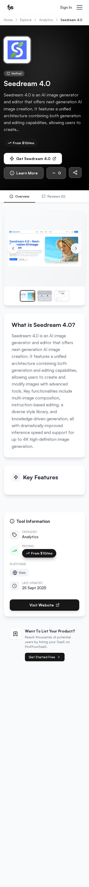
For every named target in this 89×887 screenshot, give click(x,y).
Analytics (46, 20)
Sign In (66, 7)
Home (8, 20)
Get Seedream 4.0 (33, 158)
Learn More (27, 173)
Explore (26, 20)
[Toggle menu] (79, 7)
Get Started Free (42, 657)
